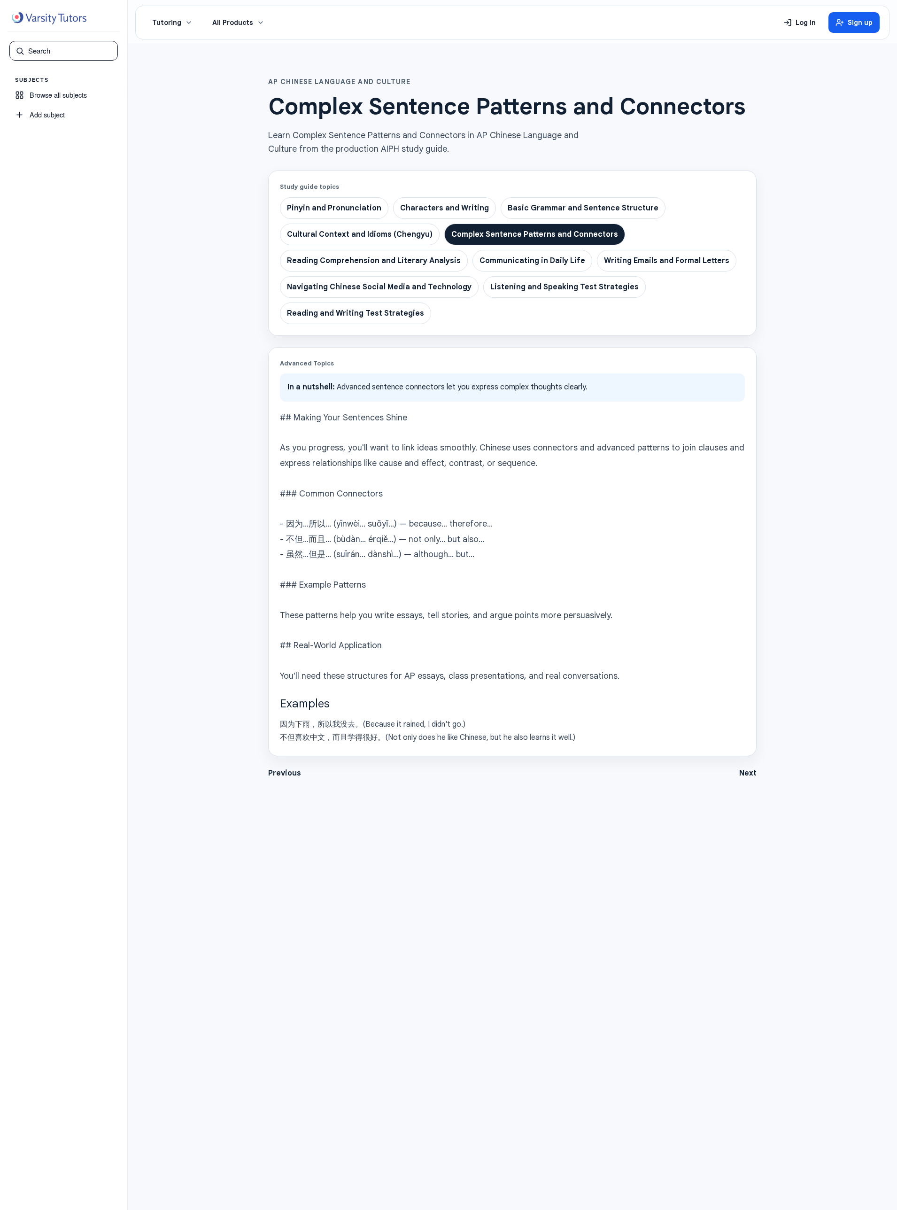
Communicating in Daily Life (532, 260)
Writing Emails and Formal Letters (666, 260)
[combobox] (70, 50)
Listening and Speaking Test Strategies (564, 287)
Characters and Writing (444, 208)
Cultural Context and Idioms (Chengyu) (360, 234)
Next (748, 773)
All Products (232, 22)
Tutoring (166, 22)
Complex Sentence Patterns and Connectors (534, 234)
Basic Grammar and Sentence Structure (583, 208)
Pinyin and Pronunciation (334, 208)
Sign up (860, 22)
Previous (284, 773)
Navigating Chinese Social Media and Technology (379, 287)
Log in (806, 22)
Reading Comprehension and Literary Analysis (374, 260)
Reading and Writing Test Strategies (355, 313)
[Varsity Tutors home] (48, 18)
